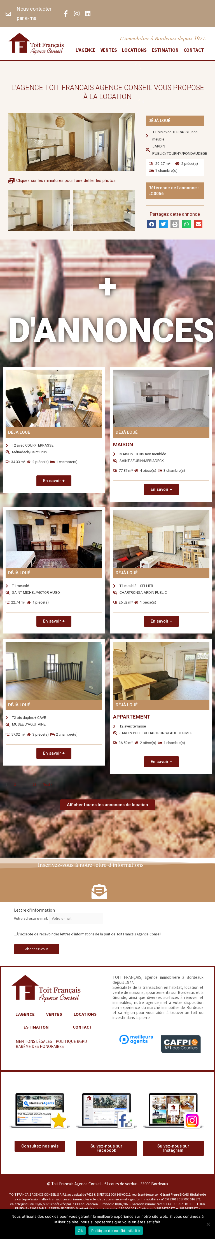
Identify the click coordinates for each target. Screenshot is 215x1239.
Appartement (131, 717)
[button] (38, 225)
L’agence (85, 50)
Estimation (165, 50)
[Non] (208, 1224)
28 (34, 784)
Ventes (109, 50)
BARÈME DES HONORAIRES (40, 1046)
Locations (134, 50)
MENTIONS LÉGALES (34, 1041)
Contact (194, 50)
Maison (123, 444)
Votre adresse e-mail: (31, 918)
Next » (48, 784)
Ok (80, 1230)
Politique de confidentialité (115, 1230)
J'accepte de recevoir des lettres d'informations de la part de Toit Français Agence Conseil (89, 934)
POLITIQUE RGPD (71, 1041)
